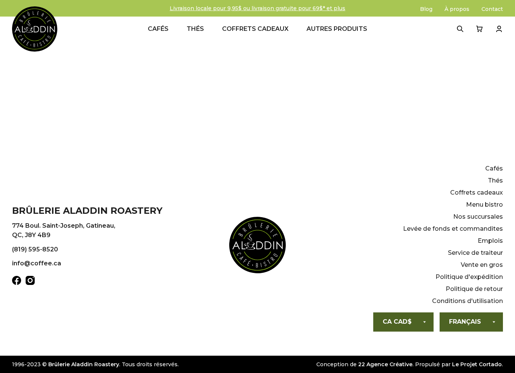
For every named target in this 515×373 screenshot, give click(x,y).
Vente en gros (482, 264)
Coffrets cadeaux (255, 28)
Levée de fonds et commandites (453, 228)
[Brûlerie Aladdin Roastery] (34, 29)
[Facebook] (16, 282)
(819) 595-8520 (35, 249)
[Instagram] (30, 282)
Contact (492, 9)
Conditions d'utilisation (467, 300)
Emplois (490, 240)
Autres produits (337, 28)
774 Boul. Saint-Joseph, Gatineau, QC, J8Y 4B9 (63, 230)
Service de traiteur (475, 252)
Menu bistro (484, 204)
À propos (456, 9)
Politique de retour (474, 288)
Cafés (158, 28)
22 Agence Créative (385, 364)
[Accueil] (257, 246)
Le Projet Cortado (477, 364)
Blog (426, 9)
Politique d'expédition (469, 276)
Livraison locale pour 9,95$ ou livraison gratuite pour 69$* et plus (257, 8)
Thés (195, 28)
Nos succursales (478, 216)
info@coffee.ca (36, 263)
